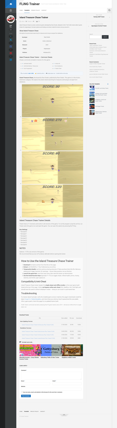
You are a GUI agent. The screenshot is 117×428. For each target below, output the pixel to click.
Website (23, 386)
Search (91, 34)
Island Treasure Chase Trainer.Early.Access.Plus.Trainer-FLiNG (38, 331)
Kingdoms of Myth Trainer (69, 357)
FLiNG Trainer (30, 4)
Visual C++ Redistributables (33, 299)
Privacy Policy (35, 10)
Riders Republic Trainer (99, 63)
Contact (44, 10)
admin (23, 21)
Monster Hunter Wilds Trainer (101, 74)
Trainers (27, 10)
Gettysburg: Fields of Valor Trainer (50, 357)
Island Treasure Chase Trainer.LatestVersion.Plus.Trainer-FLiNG (38, 338)
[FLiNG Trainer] (10, 4)
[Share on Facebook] (11, 45)
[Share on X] (11, 38)
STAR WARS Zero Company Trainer (98, 47)
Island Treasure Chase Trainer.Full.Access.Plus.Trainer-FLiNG (38, 325)
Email (54, 381)
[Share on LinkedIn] (11, 58)
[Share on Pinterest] (11, 52)
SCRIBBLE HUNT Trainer (95, 49)
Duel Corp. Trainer (97, 66)
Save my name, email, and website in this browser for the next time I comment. (42, 392)
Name (23, 381)
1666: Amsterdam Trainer (95, 45)
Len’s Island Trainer (97, 77)
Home (21, 10)
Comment (24, 370)
